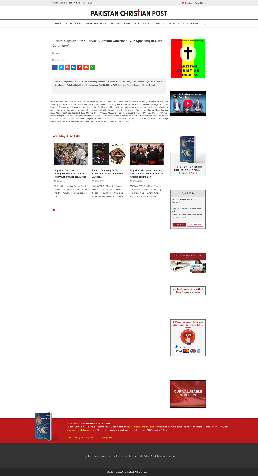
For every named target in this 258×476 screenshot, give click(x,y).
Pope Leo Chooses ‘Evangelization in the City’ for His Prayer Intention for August (70, 173)
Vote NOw (179, 224)
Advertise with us (167, 456)
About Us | (155, 456)
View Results (195, 224)
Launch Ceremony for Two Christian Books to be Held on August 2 (107, 173)
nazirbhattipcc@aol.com (77, 438)
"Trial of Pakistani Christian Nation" (141, 427)
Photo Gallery (143, 456)
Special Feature (100, 456)
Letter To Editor (130, 456)
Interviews (87, 456)
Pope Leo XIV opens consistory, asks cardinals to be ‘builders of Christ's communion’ (146, 173)
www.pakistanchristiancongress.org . (82, 430)
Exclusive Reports (115, 456)
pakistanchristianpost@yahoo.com (102, 438)
